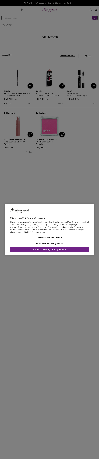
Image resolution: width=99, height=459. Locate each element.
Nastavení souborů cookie (49, 238)
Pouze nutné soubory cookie (49, 244)
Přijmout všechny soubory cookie (49, 250)
